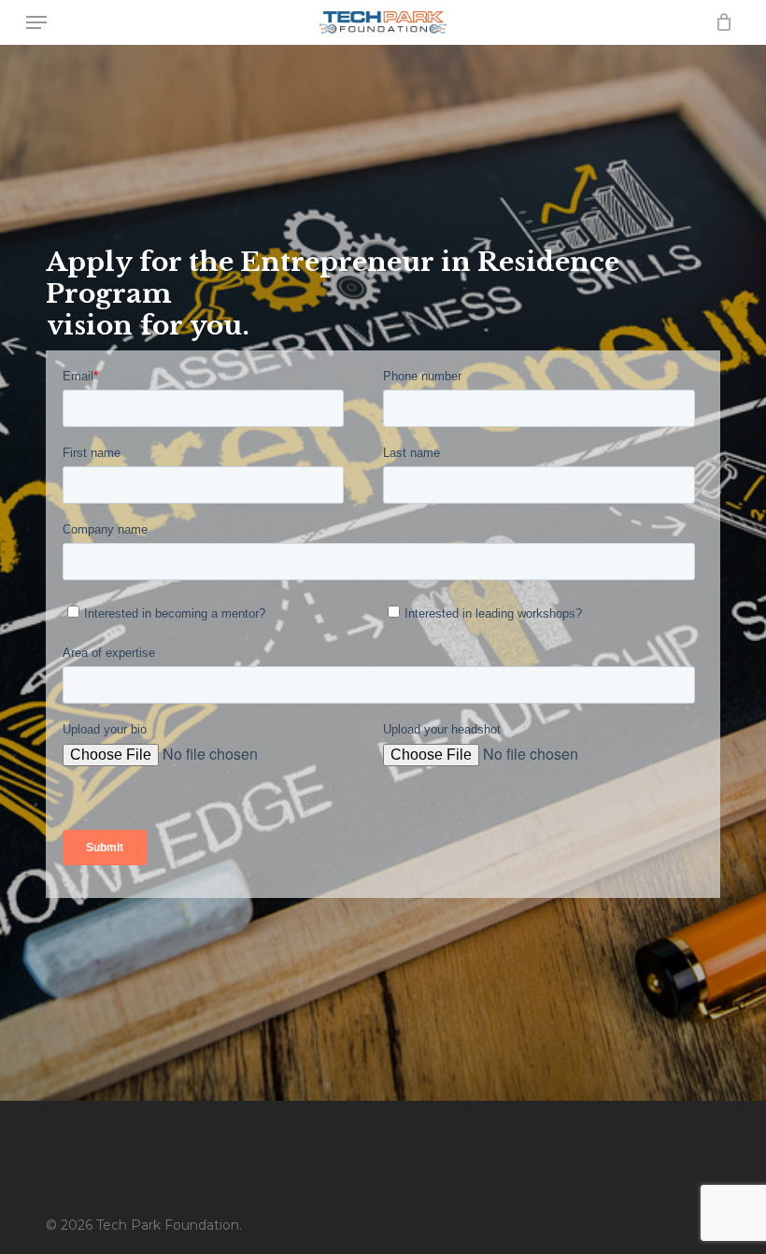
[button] (36, 22)
